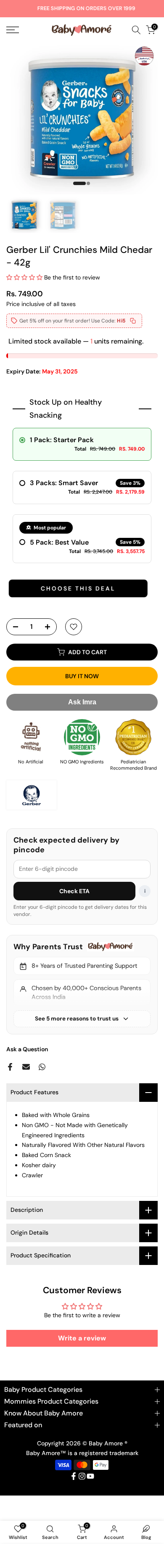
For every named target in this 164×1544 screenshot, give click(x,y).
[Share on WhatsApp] (42, 1067)
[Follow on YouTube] (90, 1476)
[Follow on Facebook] (73, 1476)
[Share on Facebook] (10, 1067)
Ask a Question (27, 1049)
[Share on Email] (26, 1067)
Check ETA (74, 891)
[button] (25, 277)
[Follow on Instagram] (82, 1476)
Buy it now (82, 676)
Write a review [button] (82, 1338)
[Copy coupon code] (133, 321)
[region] (82, 984)
